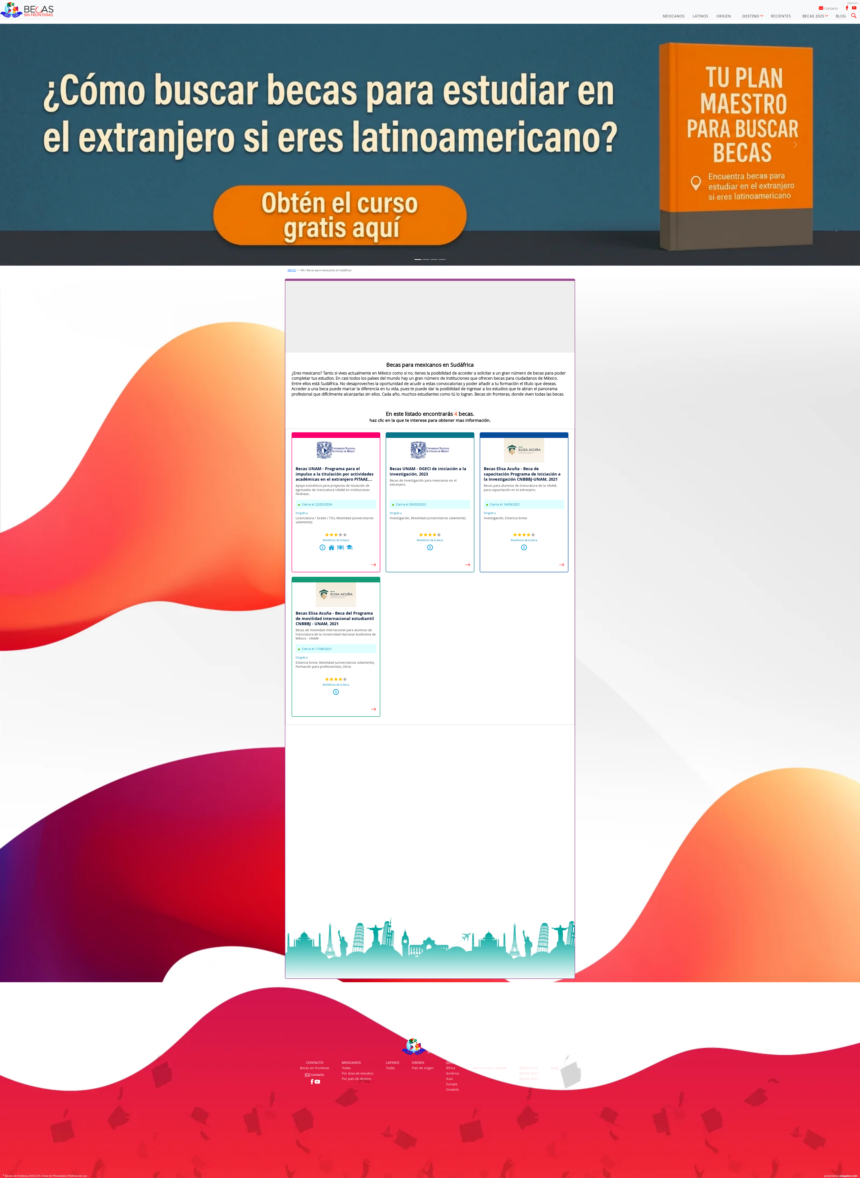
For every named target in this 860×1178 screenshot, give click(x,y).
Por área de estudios (357, 1073)
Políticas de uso (77, 1176)
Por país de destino (356, 1078)
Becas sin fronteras (314, 1068)
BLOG (841, 16)
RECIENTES (781, 16)
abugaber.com (848, 1176)
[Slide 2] (434, 259)
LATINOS (700, 16)
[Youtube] (854, 8)
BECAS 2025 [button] (813, 16)
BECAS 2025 (528, 1068)
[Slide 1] (426, 259)
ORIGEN (723, 16)
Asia (449, 1078)
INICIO (292, 270)
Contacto (831, 8)
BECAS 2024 (528, 1073)
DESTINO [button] (750, 16)
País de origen (423, 1068)
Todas (346, 1068)
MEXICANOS (674, 16)
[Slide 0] (418, 259)
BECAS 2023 (528, 1078)
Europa (451, 1084)
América (452, 1073)
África (450, 1068)
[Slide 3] (442, 259)
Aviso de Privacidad (54, 1176)
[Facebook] (847, 8)
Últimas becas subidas (490, 1068)
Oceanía (452, 1089)
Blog (554, 1068)
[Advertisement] (430, 316)
